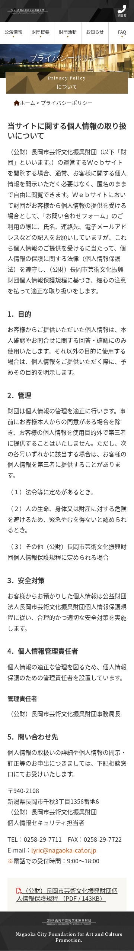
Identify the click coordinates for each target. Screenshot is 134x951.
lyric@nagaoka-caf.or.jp (63, 849)
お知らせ (95, 32)
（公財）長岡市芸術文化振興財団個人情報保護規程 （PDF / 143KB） (67, 894)
